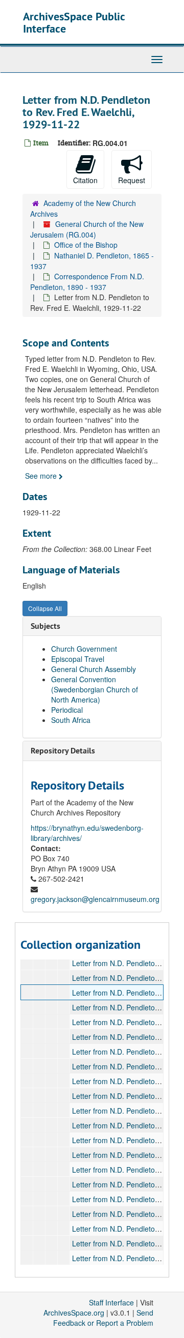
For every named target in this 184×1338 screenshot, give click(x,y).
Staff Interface (111, 1302)
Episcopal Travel (77, 659)
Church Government (84, 649)
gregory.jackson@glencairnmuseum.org (95, 899)
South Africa (70, 720)
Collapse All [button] (45, 608)
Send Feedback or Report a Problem (103, 1317)
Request (131, 180)
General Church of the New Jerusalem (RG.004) (87, 229)
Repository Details (63, 750)
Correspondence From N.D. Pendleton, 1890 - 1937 (87, 281)
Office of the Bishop (86, 245)
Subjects (45, 626)
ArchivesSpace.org (73, 1312)
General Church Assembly (93, 669)
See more (42, 476)
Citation (85, 180)
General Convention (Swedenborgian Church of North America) (94, 689)
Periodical (67, 710)
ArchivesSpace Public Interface (74, 22)
